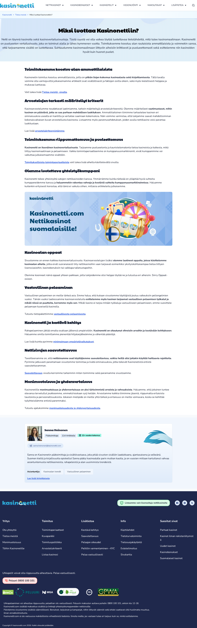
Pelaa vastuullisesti (92, 554)
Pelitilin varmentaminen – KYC (98, 548)
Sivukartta (126, 554)
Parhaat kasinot (168, 530)
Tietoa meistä (20, 15)
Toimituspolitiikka (52, 542)
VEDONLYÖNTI (130, 5)
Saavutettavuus (89, 536)
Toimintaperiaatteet (53, 530)
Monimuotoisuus (11, 542)
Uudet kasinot (168, 546)
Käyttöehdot (127, 530)
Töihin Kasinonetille (13, 548)
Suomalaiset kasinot (171, 558)
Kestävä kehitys (90, 530)
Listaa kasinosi (50, 554)
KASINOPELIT (107, 5)
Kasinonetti (7, 15)
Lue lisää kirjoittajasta (38, 478)
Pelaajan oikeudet (91, 542)
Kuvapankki (48, 536)
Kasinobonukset (169, 552)
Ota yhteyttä (9, 530)
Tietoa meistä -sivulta (54, 92)
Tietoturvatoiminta (131, 536)
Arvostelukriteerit (52, 548)
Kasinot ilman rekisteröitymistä (176, 538)
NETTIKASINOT (53, 5)
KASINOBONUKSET (80, 5)
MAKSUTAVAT (155, 5)
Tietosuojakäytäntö (131, 542)
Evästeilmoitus (129, 548)
